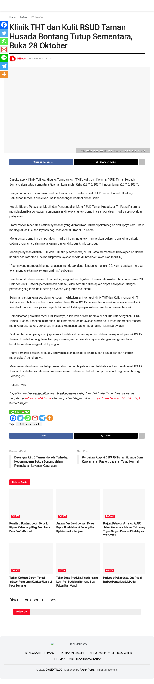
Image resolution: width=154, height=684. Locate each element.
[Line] (4, 58)
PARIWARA (37, 17)
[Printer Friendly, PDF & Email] (19, 411)
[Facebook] (13, 418)
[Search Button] (143, 5)
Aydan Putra (87, 669)
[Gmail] (35, 418)
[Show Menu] (11, 5)
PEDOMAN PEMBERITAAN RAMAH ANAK (77, 658)
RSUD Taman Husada (29, 424)
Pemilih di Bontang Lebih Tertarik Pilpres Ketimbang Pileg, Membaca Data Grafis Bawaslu (29, 527)
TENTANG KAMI (31, 652)
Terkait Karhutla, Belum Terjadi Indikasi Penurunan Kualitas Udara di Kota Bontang (30, 581)
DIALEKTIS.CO (54, 669)
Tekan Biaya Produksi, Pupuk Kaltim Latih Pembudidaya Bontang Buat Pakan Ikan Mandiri (77, 581)
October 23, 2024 (41, 58)
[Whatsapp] (27, 418)
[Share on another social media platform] (142, 162)
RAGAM (23, 17)
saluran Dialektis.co (37, 398)
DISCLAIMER (124, 652)
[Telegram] (42, 418)
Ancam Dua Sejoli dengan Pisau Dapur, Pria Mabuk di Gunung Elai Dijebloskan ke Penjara (75, 527)
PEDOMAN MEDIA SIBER (72, 652)
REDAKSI (49, 652)
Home (12, 17)
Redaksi (22, 58)
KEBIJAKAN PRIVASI (102, 652)
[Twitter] (20, 418)
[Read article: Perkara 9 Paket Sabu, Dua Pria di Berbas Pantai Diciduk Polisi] (124, 558)
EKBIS (62, 570)
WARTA (15, 516)
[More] (49, 418)
